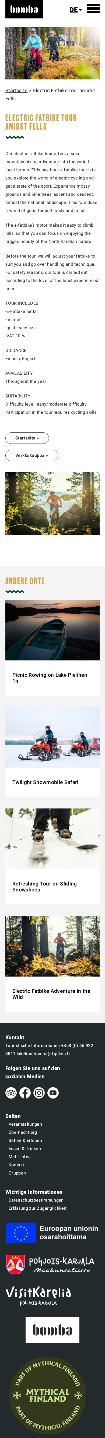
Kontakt (16, 1165)
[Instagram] (39, 1097)
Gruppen (17, 1173)
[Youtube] (53, 1097)
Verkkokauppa (30, 455)
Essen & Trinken (25, 1148)
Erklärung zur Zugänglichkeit (37, 1208)
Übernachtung (23, 1132)
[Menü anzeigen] (93, 8)
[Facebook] (25, 1097)
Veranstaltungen (25, 1124)
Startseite (16, 90)
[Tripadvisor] (11, 1097)
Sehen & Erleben (25, 1140)
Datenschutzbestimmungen (36, 1200)
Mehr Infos (19, 1157)
